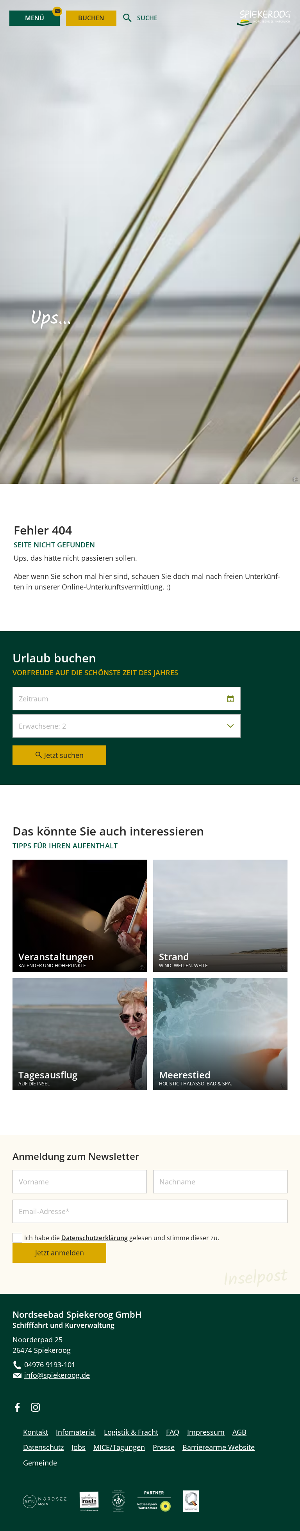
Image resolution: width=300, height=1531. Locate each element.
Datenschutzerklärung (94, 1238)
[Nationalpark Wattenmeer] (154, 1509)
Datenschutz (43, 1447)
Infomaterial (76, 1432)
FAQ (172, 1432)
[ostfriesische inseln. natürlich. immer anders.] (89, 1509)
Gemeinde (40, 1462)
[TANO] (44, 1506)
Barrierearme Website (218, 1447)
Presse (164, 1447)
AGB (239, 1432)
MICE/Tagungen (119, 1447)
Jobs (78, 1447)
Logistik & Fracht (131, 1432)
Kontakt (35, 1432)
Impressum (206, 1432)
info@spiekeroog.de (57, 1375)
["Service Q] (191, 1509)
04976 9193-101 (49, 1364)
